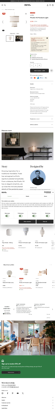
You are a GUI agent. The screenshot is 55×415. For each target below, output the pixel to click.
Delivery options (34, 124)
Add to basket (39, 70)
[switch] (21, 216)
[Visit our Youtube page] (17, 393)
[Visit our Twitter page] (22, 393)
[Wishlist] (50, 5)
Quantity (32, 62)
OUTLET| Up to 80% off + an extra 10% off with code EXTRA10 (30, 1)
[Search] (5, 5)
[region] (33, 309)
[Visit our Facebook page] (7, 393)
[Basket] (53, 5)
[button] (14, 309)
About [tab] (45, 196)
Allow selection (27, 221)
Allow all (45, 221)
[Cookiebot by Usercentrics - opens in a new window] (45, 192)
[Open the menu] (2, 5)
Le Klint (32, 15)
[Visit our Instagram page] (2, 393)
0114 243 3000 (11, 385)
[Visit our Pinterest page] (12, 393)
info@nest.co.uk (14, 387)
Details (32, 84)
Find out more (11, 372)
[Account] (47, 5)
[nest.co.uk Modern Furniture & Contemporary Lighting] (27, 5)
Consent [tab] (10, 196)
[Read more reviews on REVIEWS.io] (7, 314)
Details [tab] (27, 196)
